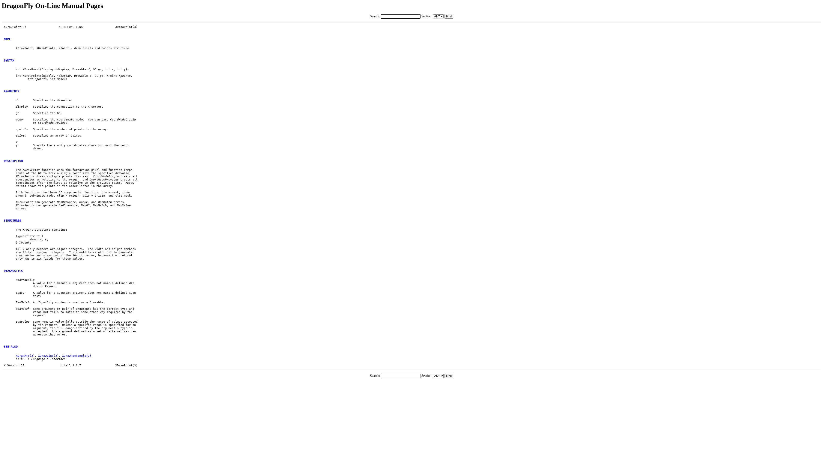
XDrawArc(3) (25, 355)
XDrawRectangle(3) (76, 355)
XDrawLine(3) (48, 355)
